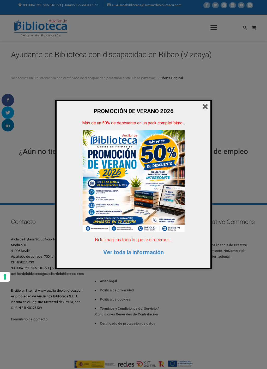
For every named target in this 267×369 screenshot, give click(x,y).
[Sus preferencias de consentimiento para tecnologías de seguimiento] (5, 277)
